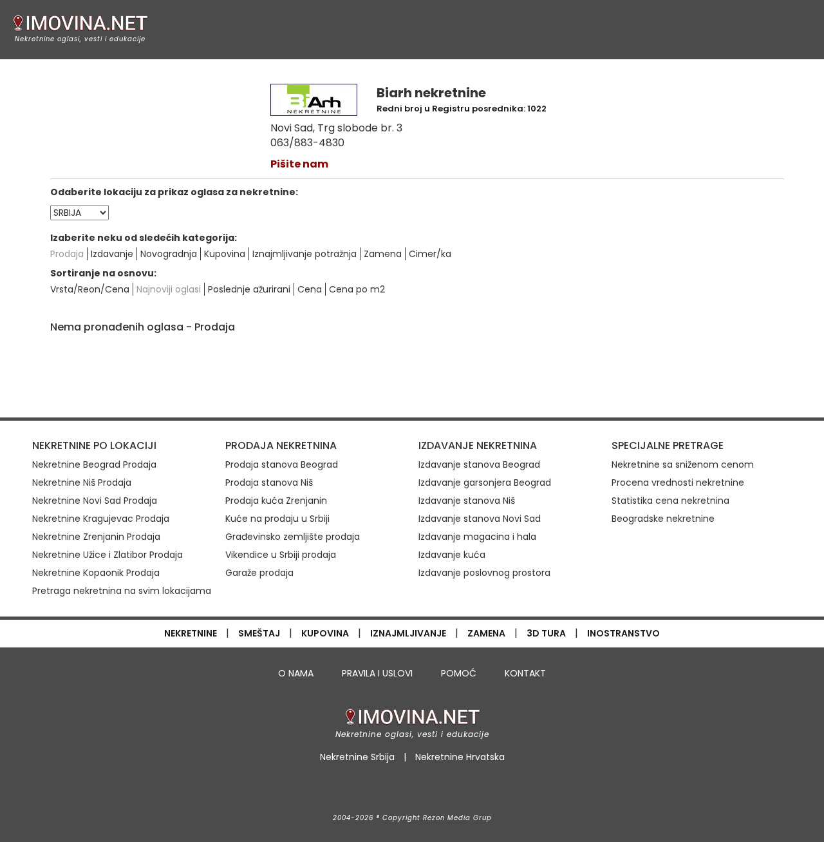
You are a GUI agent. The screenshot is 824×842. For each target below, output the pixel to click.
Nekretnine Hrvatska (460, 757)
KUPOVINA (325, 633)
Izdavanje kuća (451, 554)
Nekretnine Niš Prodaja (81, 482)
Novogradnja (168, 253)
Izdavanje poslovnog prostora (484, 572)
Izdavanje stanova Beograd (479, 464)
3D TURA (546, 633)
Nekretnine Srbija (357, 757)
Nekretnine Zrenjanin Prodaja (96, 536)
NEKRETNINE (190, 633)
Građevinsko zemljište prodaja (292, 536)
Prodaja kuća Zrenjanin (276, 500)
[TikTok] (442, 789)
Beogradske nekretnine (663, 518)
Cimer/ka (430, 253)
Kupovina (224, 253)
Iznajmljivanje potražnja (304, 253)
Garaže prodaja (259, 572)
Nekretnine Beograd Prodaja (94, 464)
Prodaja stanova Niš (269, 482)
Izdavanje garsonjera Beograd (484, 482)
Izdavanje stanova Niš (466, 500)
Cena (309, 289)
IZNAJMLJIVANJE (408, 633)
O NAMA (296, 673)
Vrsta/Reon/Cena (89, 289)
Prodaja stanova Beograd (281, 464)
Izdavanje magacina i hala (477, 536)
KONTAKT (525, 673)
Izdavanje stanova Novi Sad (479, 518)
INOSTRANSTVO (623, 633)
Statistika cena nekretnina (670, 500)
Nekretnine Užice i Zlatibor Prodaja (107, 554)
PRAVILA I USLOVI (377, 673)
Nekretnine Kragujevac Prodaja (100, 518)
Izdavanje (112, 253)
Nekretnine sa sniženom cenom (683, 464)
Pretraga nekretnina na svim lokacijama (121, 590)
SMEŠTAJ (259, 633)
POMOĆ (458, 673)
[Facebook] (383, 789)
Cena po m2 (357, 289)
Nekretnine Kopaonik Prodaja (96, 572)
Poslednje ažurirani (249, 289)
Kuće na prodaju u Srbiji (277, 518)
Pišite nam (299, 164)
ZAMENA (486, 633)
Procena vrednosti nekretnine (678, 482)
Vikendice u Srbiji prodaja (280, 554)
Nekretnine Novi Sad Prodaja (94, 500)
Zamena (383, 253)
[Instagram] (413, 789)
